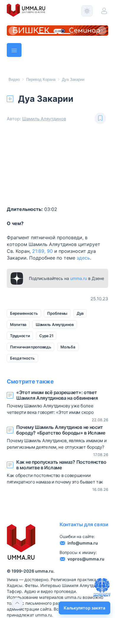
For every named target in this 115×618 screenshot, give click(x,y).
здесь (83, 258)
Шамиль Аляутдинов (44, 119)
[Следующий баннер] (102, 30)
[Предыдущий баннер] (13, 30)
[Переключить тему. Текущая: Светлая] (87, 11)
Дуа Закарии (73, 79)
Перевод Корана (40, 79)
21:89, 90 (42, 251)
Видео (14, 79)
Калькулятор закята (84, 607)
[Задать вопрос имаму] (102, 587)
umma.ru (78, 278)
